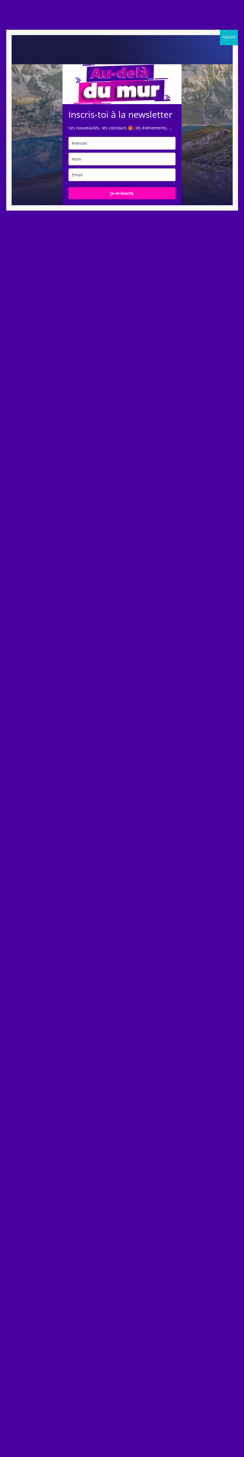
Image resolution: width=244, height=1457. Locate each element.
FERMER (229, 37)
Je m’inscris (122, 193)
